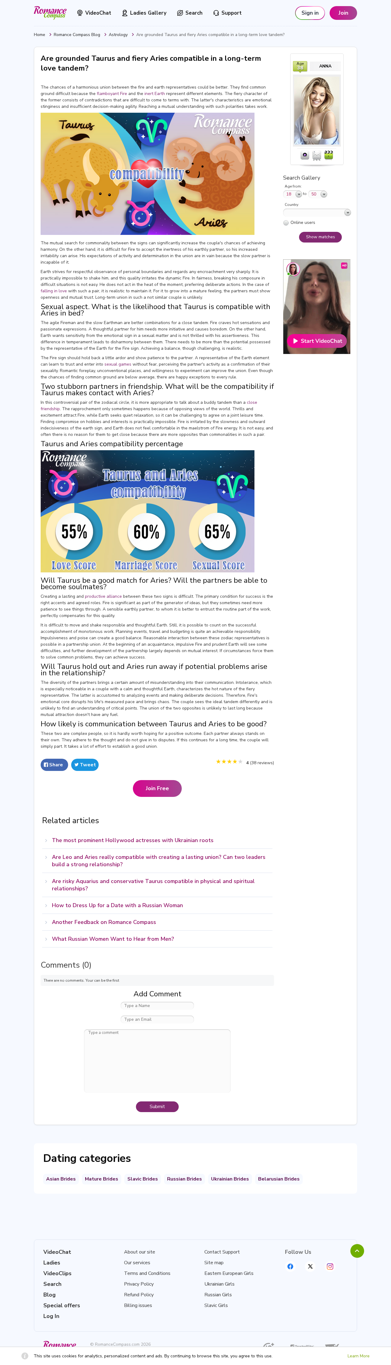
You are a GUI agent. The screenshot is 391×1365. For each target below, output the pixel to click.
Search (194, 12)
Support (231, 12)
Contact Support (222, 1252)
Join (343, 12)
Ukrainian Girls (219, 1284)
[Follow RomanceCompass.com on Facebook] (290, 1266)
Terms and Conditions (147, 1273)
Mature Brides (101, 1179)
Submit (157, 1106)
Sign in (310, 12)
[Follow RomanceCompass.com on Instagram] (330, 1266)
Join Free (157, 788)
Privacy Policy (139, 1284)
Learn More (359, 1356)
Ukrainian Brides (230, 1179)
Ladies (51, 1262)
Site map (214, 1262)
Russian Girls (218, 1294)
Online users (303, 222)
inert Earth (154, 94)
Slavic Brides (142, 1179)
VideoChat (98, 12)
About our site (139, 1252)
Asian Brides (61, 1179)
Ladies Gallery (148, 12)
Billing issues (138, 1305)
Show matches (320, 237)
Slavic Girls (216, 1305)
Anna (325, 66)
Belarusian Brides (279, 1179)
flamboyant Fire (112, 94)
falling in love (54, 291)
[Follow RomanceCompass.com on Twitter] (310, 1266)
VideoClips (57, 1273)
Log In (51, 1316)
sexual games (117, 364)
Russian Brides (184, 1179)
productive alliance (103, 596)
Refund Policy (139, 1294)
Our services (137, 1262)
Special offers (61, 1305)
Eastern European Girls (229, 1273)
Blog (49, 1294)
